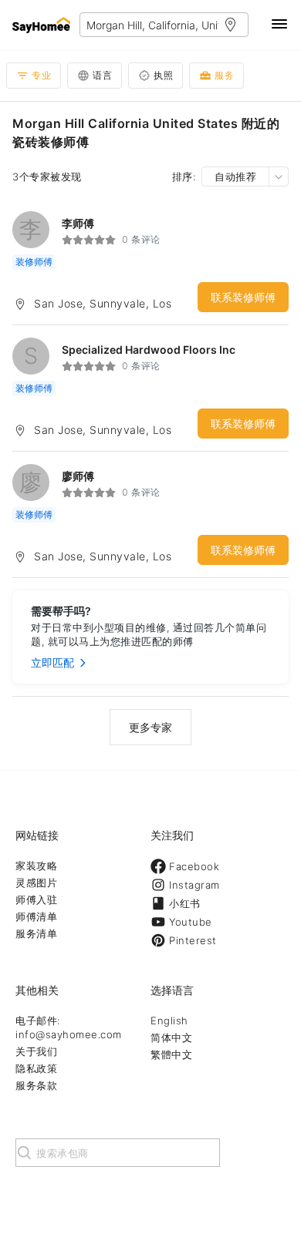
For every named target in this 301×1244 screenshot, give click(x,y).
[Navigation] (279, 25)
